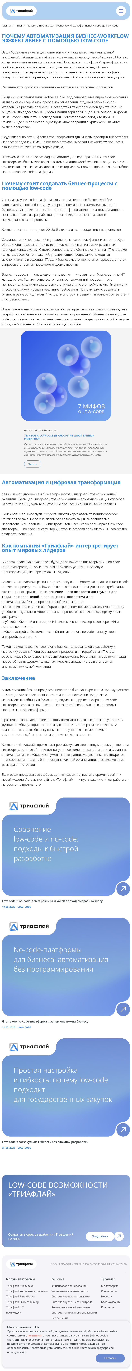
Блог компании (111, 1302)
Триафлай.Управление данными (27, 1291)
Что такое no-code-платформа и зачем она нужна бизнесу (45, 1021)
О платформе (109, 1286)
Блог (19, 25)
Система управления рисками (71, 1296)
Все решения (60, 1318)
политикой (35, 1335)
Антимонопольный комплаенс (71, 1307)
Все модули (13, 1312)
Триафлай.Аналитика (19, 1286)
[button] (121, 11)
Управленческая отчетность (70, 1291)
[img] (21, 11)
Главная (7, 25)
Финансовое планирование (69, 1286)
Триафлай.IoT (15, 1307)
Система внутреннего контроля (72, 1302)
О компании (109, 1291)
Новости (106, 1296)
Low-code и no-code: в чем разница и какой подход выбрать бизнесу (52, 901)
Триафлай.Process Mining (22, 1302)
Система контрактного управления (74, 1312)
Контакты (107, 1307)
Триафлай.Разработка (20, 1296)
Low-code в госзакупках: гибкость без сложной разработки (45, 1142)
